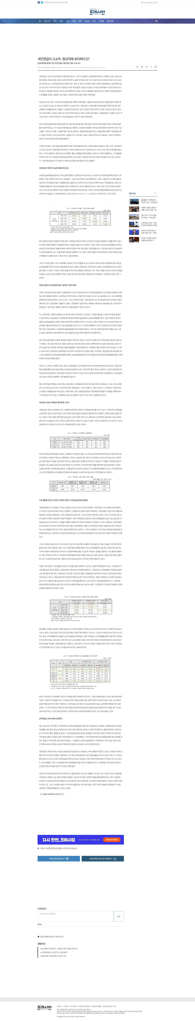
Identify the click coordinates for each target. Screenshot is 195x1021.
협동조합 (110, 21)
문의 (145, 3)
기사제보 (65, 1006)
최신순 (40, 924)
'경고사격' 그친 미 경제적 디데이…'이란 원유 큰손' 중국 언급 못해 (148, 217)
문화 (80, 21)
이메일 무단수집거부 (84, 1006)
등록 (118, 916)
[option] (143, 220)
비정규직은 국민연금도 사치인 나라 (53, 956)
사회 (67, 21)
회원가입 (150, 3)
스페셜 (101, 21)
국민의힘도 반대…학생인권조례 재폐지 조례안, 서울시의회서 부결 (149, 225)
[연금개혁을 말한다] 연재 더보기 (52, 936)
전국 (94, 21)
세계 (73, 21)
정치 (55, 21)
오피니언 (47, 21)
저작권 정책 (73, 1006)
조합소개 (59, 1006)
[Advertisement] (97, 41)
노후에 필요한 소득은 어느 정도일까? (53, 952)
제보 (142, 3)
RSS (114, 1006)
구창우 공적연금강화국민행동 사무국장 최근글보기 (58, 848)
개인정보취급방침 (96, 1006)
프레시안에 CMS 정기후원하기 (100, 858)
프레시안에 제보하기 (56, 858)
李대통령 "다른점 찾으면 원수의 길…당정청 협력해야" (149, 202)
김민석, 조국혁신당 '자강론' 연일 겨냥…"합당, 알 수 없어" (149, 232)
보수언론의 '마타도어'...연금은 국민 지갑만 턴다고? (59, 948)
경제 (61, 21)
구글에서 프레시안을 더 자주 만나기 (52, 794)
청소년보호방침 (107, 1006)
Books (87, 21)
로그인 (155, 3)
